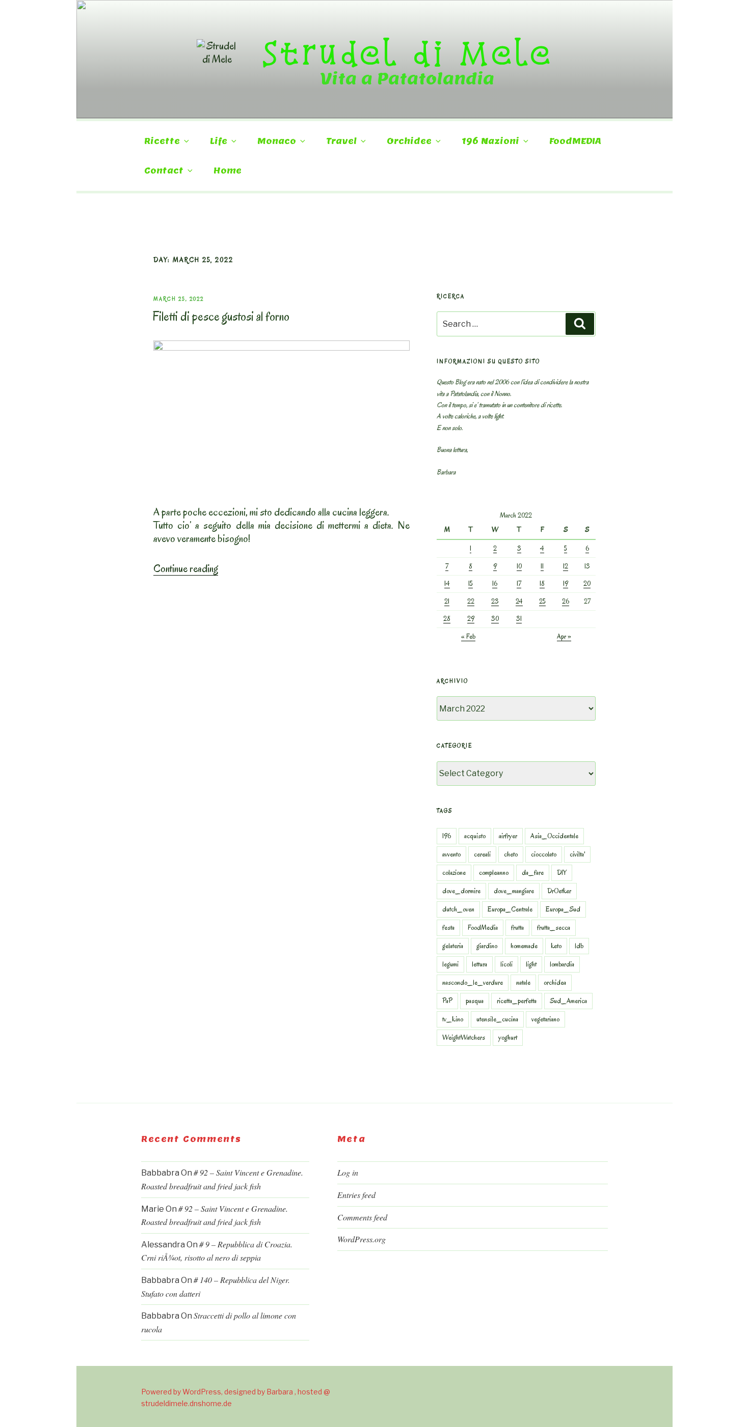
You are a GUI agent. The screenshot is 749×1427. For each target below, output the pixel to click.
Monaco (276, 141)
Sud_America (568, 1001)
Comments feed (362, 1217)
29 (470, 618)
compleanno (494, 872)
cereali (482, 854)
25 (542, 601)
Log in (347, 1172)
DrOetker (559, 891)
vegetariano (545, 1019)
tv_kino (452, 1019)
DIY (562, 872)
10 (519, 566)
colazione (454, 872)
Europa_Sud (563, 909)
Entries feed (356, 1194)
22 (470, 601)
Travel (341, 141)
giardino (486, 946)
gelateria (452, 946)
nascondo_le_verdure (472, 982)
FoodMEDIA (575, 141)
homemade (524, 946)
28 (446, 618)
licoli (506, 964)
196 (446, 836)
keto (556, 946)
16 (494, 583)
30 (495, 618)
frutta (517, 927)
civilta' (577, 854)
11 (542, 566)
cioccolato (543, 854)
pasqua (475, 1001)
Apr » (564, 636)
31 (519, 618)
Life (218, 141)
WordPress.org (361, 1239)
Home (227, 170)
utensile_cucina (497, 1019)
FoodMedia (483, 927)
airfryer (508, 836)
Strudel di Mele (407, 52)
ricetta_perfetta (517, 1001)
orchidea (555, 982)
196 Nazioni (490, 141)
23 (495, 601)
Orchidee (409, 141)
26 (565, 601)
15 (470, 583)
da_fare (533, 872)
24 (519, 601)
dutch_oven (458, 909)
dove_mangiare (514, 891)
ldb (579, 946)
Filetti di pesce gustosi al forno (220, 316)
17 (519, 583)
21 (446, 601)
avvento (451, 854)
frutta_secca (553, 927)
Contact (163, 170)
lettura (479, 964)
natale (523, 982)
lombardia (562, 964)
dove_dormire (461, 891)
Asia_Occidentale (554, 836)
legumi (450, 964)
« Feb (468, 636)
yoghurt (507, 1037)
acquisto (475, 836)
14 (447, 583)
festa (448, 927)
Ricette (162, 141)
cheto (511, 854)
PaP (447, 1001)
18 (542, 583)
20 (587, 583)
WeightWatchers (463, 1037)
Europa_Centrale (510, 909)
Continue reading (185, 568)
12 (565, 566)
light (531, 964)
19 (565, 583)
